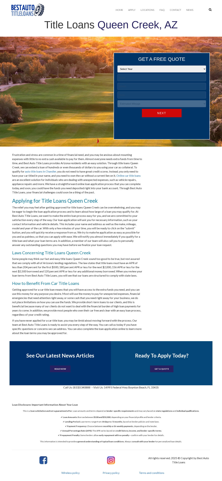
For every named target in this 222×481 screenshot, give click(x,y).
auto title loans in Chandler (40, 171)
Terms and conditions (151, 472)
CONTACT (175, 10)
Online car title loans (128, 175)
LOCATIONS (147, 10)
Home (119, 10)
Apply (131, 10)
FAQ (162, 10)
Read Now (60, 369)
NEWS (189, 10)
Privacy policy (111, 472)
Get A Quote (162, 369)
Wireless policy (70, 472)
